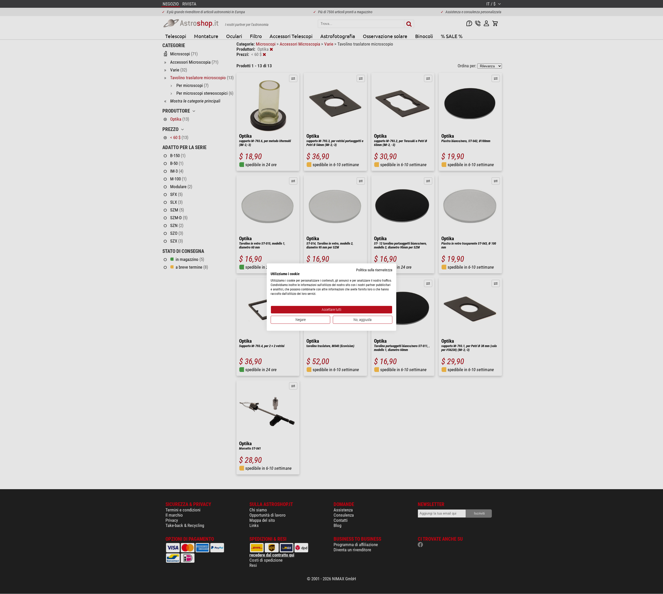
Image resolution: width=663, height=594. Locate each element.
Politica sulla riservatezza (374, 270)
